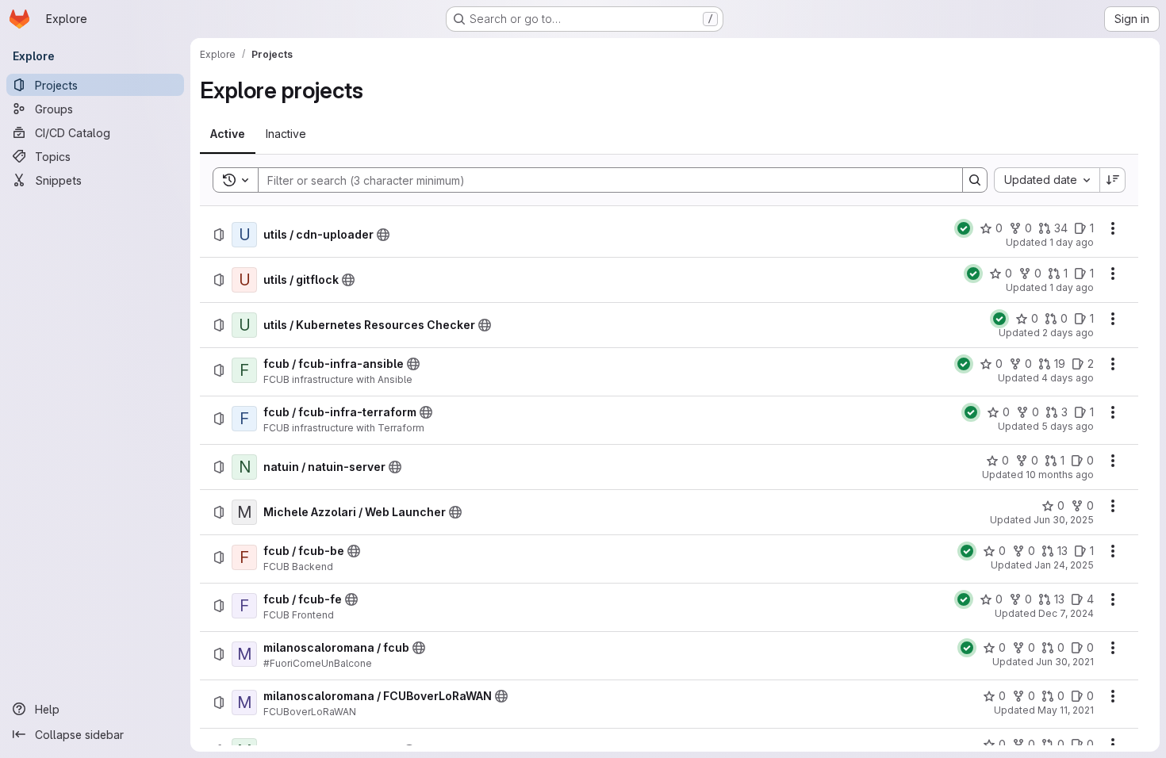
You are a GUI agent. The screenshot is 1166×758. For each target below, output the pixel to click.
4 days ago (1067, 378)
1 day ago (1071, 242)
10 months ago (1060, 474)
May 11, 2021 (1066, 710)
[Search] (975, 180)
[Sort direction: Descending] (1113, 180)
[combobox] (1046, 180)
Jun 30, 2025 (1064, 520)
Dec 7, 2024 (1066, 613)
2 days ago (1068, 333)
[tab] (227, 134)
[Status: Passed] (963, 228)
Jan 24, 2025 (1064, 565)
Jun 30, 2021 (1065, 662)
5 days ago (1067, 426)
